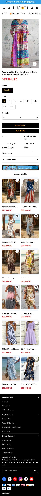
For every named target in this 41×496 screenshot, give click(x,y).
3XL (35, 101)
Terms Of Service (8, 423)
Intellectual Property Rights (11, 427)
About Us (5, 402)
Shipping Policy (7, 440)
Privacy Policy (7, 419)
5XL (12, 107)
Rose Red (7, 90)
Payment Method (8, 448)
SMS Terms (6, 431)
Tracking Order (7, 452)
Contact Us (6, 406)
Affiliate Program (8, 410)
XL (21, 101)
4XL (5, 107)
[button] (4, 8)
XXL (27, 101)
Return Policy (6, 444)
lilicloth (8, 493)
